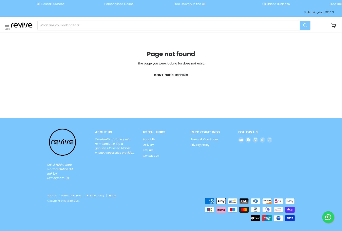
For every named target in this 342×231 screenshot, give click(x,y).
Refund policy (95, 195)
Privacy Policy (200, 145)
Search (52, 195)
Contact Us (151, 156)
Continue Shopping (171, 75)
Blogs (112, 195)
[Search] (305, 25)
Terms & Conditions (204, 139)
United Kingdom (319, 12)
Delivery (148, 145)
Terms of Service (72, 195)
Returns (148, 150)
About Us (149, 139)
